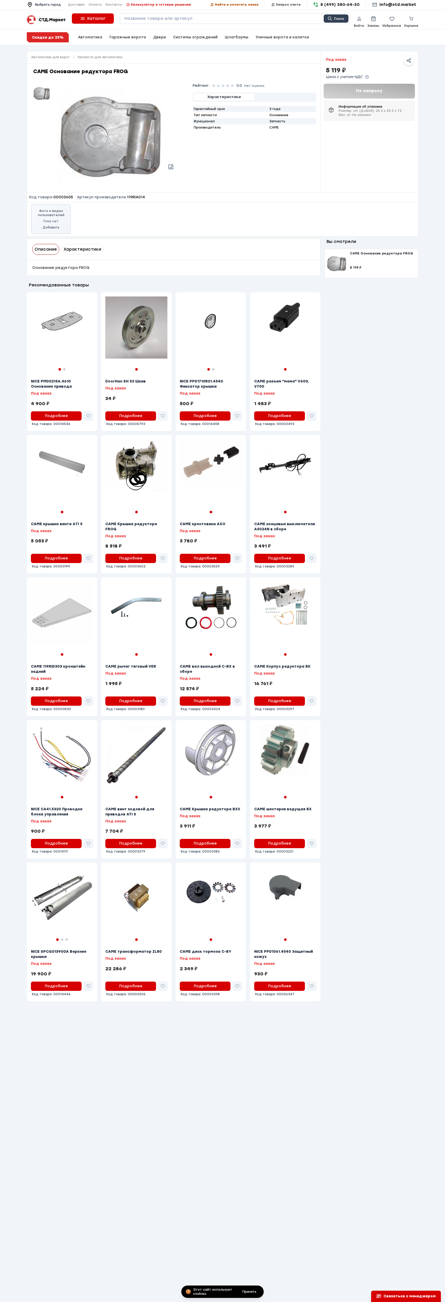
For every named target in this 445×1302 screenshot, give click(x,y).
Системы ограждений (195, 37)
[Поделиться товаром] (409, 60)
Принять (249, 1292)
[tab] (224, 97)
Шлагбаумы (236, 37)
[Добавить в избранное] (88, 416)
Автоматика (90, 37)
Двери (159, 37)
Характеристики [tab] (82, 249)
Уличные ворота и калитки (282, 37)
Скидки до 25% (48, 37)
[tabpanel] (254, 118)
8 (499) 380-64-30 (340, 4)
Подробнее (56, 416)
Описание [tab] (46, 249)
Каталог (96, 18)
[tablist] (254, 97)
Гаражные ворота (127, 37)
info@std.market (397, 4)
